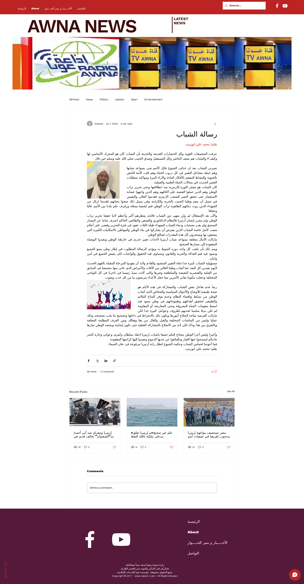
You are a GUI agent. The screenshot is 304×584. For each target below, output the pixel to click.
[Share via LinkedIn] (105, 360)
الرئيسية (194, 521)
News (89, 99)
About (193, 532)
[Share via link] (114, 360)
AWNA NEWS (86, 26)
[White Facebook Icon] (89, 539)
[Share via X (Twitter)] (97, 360)
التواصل (193, 553)
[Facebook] (277, 6)
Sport (134, 99)
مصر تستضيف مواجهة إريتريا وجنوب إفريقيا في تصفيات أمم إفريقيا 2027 (208, 434)
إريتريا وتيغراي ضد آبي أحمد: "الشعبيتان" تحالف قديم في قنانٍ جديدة (93, 434)
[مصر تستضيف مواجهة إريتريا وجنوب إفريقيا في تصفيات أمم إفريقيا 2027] (209, 412)
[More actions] (215, 124)
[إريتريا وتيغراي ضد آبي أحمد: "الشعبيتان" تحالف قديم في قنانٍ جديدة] (94, 412)
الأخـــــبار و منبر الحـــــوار (205, 543)
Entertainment (154, 99)
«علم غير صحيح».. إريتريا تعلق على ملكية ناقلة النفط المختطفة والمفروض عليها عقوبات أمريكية (151, 434)
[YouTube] (285, 6)
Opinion (119, 99)
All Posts (74, 99)
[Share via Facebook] (88, 360)
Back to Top (5, 570)
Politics (104, 99)
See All (231, 391)
